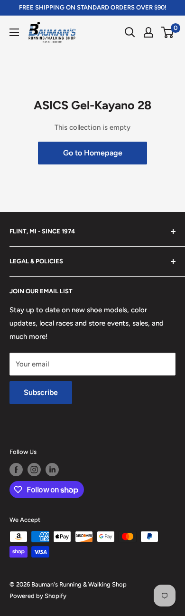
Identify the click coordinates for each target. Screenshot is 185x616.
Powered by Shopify (37, 595)
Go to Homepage (92, 152)
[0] (168, 32)
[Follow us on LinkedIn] (52, 469)
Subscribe (41, 392)
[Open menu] (14, 32)
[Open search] (130, 32)
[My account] (148, 32)
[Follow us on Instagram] (34, 469)
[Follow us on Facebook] (16, 469)
